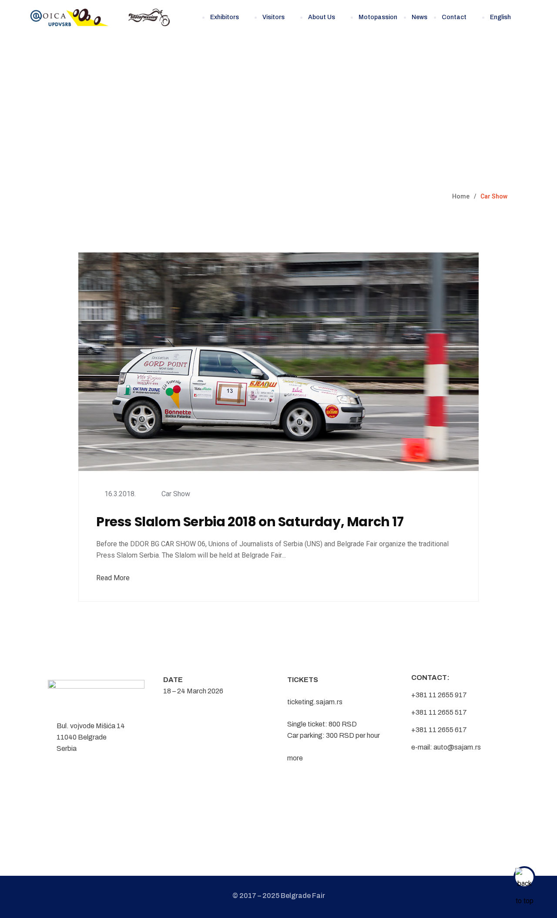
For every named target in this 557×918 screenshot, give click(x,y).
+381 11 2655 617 (439, 729)
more (295, 758)
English (500, 17)
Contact (454, 17)
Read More (113, 578)
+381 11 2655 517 (439, 712)
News (419, 17)
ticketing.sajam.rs (314, 702)
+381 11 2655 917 (439, 695)
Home (461, 196)
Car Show (175, 494)
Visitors (273, 17)
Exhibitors (224, 17)
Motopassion (378, 17)
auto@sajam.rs (457, 747)
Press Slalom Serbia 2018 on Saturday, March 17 (250, 522)
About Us (321, 17)
